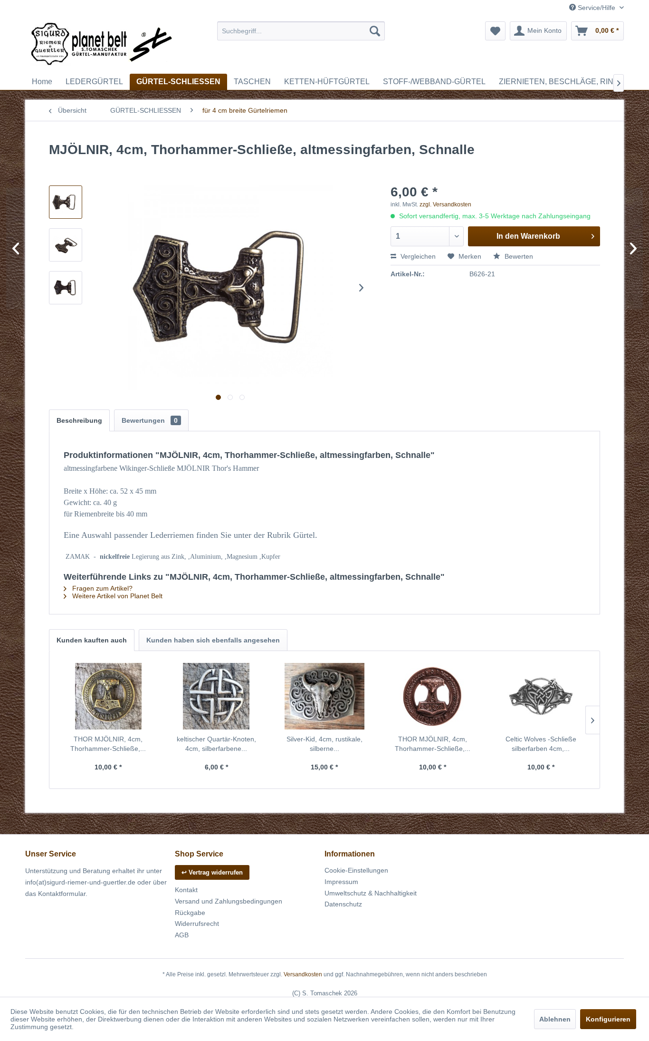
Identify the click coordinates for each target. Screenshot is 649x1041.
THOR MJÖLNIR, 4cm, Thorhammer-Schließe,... (108, 743)
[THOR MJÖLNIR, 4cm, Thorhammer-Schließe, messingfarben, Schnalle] (108, 696)
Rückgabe (190, 912)
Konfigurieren (608, 1019)
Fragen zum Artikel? (101, 588)
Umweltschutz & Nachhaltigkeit (370, 893)
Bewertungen (150, 420)
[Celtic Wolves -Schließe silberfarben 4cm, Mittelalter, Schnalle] (541, 696)
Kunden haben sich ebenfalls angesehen (213, 640)
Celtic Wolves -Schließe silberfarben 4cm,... (541, 743)
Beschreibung (79, 420)
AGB (182, 935)
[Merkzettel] (495, 30)
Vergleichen (417, 256)
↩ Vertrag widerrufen (212, 872)
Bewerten (518, 256)
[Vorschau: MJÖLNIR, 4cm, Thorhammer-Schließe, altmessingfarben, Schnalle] (65, 202)
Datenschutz (343, 904)
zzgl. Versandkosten (445, 204)
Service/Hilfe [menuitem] (596, 7)
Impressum (341, 881)
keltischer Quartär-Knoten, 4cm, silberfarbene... (216, 743)
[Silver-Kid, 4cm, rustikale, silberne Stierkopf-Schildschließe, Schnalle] (324, 696)
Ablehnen (555, 1019)
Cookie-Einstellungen (356, 870)
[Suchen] (375, 30)
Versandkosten (303, 974)
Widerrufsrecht (197, 923)
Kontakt (186, 890)
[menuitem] (301, 30)
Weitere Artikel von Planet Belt (116, 596)
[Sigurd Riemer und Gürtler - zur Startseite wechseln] (101, 45)
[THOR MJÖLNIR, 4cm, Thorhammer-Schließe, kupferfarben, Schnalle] (433, 696)
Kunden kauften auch (92, 640)
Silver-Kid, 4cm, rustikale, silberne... (324, 743)
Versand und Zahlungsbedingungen (228, 901)
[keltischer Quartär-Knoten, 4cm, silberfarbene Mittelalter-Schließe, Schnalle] (217, 696)
